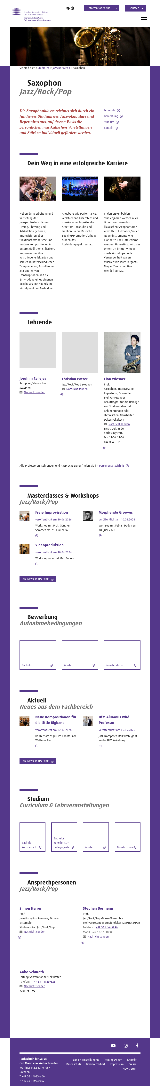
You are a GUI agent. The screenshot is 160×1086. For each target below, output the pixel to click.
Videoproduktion (49, 545)
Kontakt (108, 127)
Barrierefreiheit (95, 1064)
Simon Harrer (31, 908)
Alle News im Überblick (35, 578)
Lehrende (110, 110)
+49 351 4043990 (107, 927)
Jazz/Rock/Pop (61, 67)
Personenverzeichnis (111, 465)
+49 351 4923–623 (43, 981)
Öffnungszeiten (113, 1059)
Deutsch (134, 8)
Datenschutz (73, 1064)
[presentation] (80, 352)
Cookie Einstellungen (86, 1059)
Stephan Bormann (98, 908)
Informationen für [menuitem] (99, 8)
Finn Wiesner (114, 379)
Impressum (117, 1064)
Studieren (44, 67)
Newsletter (130, 1068)
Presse (133, 1064)
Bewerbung (111, 116)
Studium (109, 121)
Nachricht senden (34, 392)
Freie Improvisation (51, 512)
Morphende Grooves (116, 512)
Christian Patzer (75, 379)
